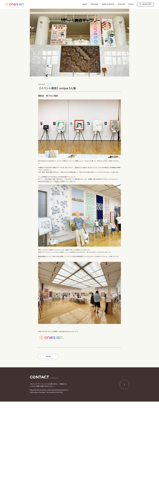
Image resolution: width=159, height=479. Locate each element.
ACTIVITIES (121, 4)
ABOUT (84, 4)
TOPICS (130, 4)
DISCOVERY (94, 4)
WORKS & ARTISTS (108, 4)
